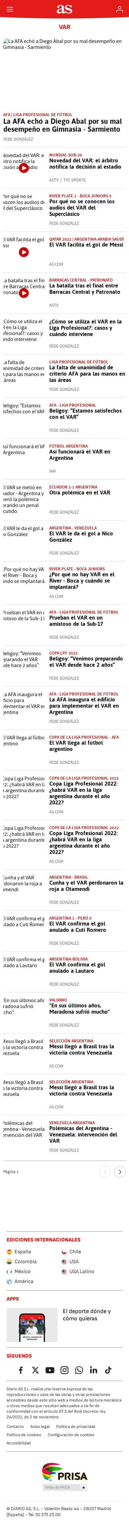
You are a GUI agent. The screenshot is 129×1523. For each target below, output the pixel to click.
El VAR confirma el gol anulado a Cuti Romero (77, 926)
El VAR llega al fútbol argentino (76, 745)
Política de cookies (24, 1435)
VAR (64, 27)
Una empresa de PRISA (65, 1472)
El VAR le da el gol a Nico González (81, 536)
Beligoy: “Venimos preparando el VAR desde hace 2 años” (86, 661)
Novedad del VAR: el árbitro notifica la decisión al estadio (85, 163)
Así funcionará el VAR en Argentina (79, 454)
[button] (65, 1487)
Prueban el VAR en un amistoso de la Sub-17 (76, 620)
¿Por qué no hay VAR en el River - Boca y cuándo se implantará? (81, 580)
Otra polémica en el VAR (79, 492)
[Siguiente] (120, 1172)
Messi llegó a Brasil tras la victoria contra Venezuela (81, 1049)
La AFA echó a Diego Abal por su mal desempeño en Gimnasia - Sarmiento (62, 125)
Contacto (15, 1426)
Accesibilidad (19, 1443)
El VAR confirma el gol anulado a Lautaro (77, 967)
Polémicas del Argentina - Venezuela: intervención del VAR (83, 1134)
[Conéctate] (120, 9)
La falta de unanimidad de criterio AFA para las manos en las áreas (87, 373)
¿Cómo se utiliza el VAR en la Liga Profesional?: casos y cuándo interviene (85, 327)
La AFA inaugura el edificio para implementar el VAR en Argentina (84, 705)
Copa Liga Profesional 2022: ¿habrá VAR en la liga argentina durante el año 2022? (83, 793)
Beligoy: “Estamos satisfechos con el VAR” (85, 413)
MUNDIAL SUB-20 (65, 154)
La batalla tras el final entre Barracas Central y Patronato (84, 288)
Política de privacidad (75, 1426)
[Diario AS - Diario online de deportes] (64, 9)
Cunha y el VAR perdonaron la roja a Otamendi (86, 885)
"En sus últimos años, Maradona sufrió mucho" (79, 1008)
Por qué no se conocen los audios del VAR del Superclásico (81, 207)
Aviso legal (40, 1426)
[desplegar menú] (10, 9)
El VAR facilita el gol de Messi (86, 244)
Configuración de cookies (71, 1435)
